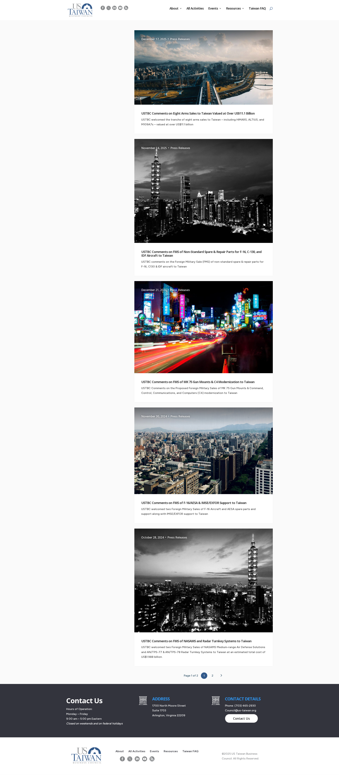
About (174, 8)
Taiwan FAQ (257, 8)
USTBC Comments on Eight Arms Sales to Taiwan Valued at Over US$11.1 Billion (198, 113)
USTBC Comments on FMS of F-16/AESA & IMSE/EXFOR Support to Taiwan (193, 503)
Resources (233, 8)
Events (213, 8)
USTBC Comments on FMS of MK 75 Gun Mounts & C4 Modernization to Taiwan (197, 382)
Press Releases (180, 39)
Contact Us (241, 718)
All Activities (195, 8)
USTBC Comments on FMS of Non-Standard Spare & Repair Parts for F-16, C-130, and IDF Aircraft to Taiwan (201, 254)
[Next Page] (221, 675)
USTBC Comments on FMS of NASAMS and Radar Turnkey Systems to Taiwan (196, 641)
